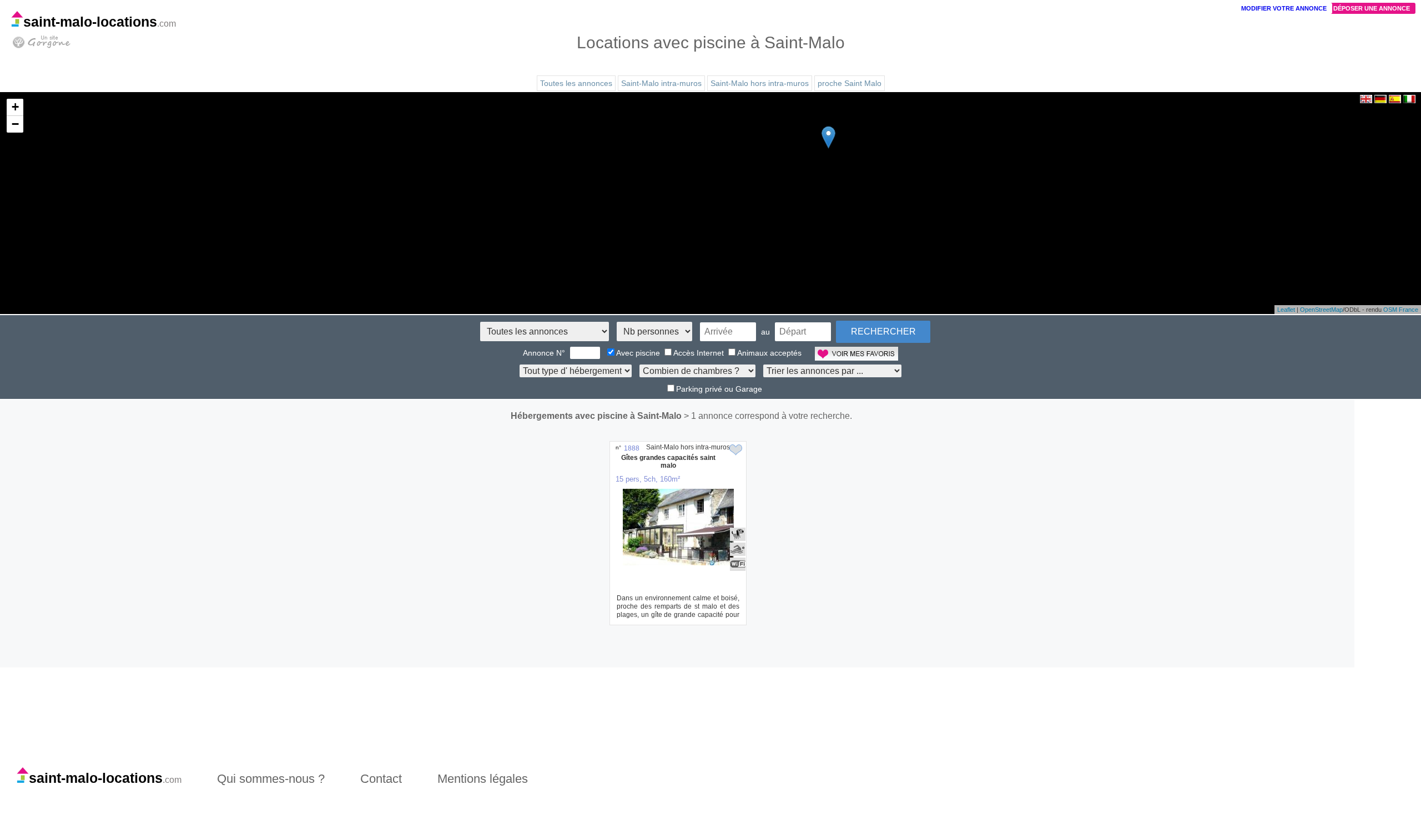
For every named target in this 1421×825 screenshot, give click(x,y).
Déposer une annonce (1371, 8)
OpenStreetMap (1321, 309)
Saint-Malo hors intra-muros (759, 83)
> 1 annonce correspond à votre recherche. (768, 416)
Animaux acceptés (769, 352)
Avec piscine (638, 352)
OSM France (1400, 309)
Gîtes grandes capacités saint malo (668, 461)
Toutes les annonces (576, 83)
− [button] (15, 124)
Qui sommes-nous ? (271, 779)
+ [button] (15, 107)
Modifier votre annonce (1284, 8)
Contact (381, 779)
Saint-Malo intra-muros (661, 83)
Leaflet (1286, 309)
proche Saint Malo (849, 83)
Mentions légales (482, 779)
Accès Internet (698, 352)
